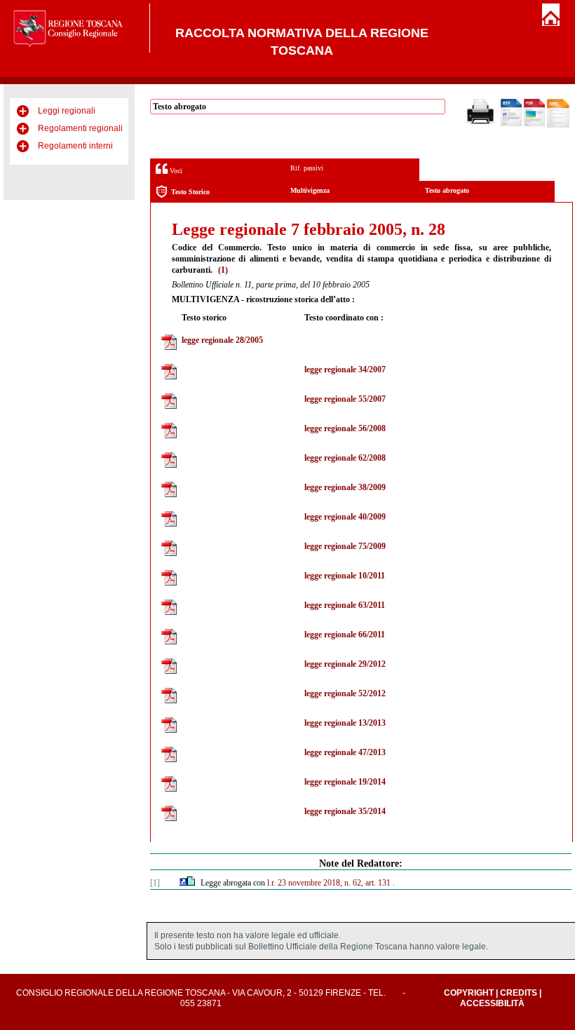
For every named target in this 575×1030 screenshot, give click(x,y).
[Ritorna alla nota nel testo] (183, 883)
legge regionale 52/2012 (345, 693)
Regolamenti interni (75, 146)
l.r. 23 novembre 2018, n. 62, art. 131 (329, 883)
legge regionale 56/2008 (345, 428)
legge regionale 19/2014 (345, 782)
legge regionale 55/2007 (345, 399)
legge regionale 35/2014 (345, 811)
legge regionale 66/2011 (344, 634)
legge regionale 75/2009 (345, 546)
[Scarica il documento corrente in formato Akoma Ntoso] (558, 125)
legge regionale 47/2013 (345, 752)
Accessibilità (492, 1003)
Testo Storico (190, 192)
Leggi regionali (66, 111)
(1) (223, 270)
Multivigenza (310, 190)
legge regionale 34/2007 (345, 369)
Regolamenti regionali (80, 128)
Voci (175, 171)
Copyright (469, 993)
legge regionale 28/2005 (222, 340)
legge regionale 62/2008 (345, 458)
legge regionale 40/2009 (345, 517)
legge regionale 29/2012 (345, 664)
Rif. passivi (306, 168)
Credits (518, 993)
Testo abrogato (447, 190)
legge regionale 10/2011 (344, 576)
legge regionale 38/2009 (345, 487)
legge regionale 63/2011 (344, 605)
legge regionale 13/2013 (345, 723)
